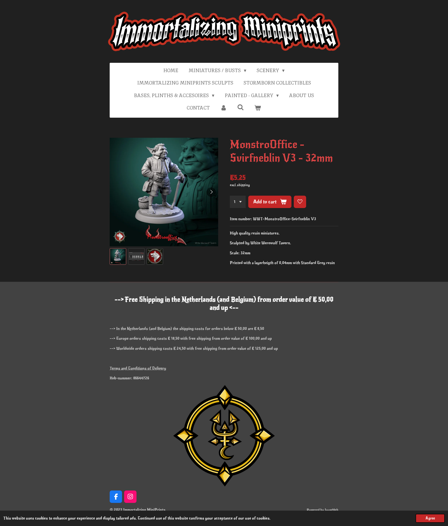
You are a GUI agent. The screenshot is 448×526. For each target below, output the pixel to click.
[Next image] (211, 192)
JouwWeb (331, 510)
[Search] (240, 107)
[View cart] (257, 108)
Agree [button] (430, 518)
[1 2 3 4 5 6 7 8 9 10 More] (238, 202)
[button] (118, 256)
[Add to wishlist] (300, 202)
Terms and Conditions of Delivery (138, 368)
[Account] (223, 108)
